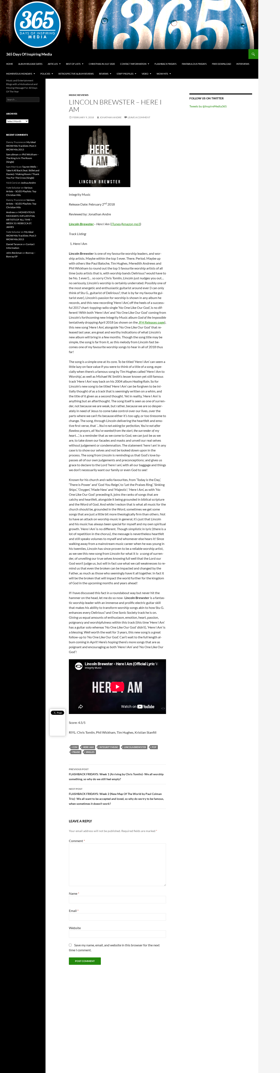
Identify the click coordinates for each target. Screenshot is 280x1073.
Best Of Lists (73, 64)
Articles (53, 64)
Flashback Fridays (165, 64)
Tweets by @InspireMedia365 (208, 106)
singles (90, 752)
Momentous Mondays (19, 73)
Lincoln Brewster (81, 224)
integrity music (108, 747)
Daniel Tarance (14, 244)
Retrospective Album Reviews (76, 73)
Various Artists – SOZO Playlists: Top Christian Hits (21, 191)
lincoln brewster (135, 747)
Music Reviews (79, 95)
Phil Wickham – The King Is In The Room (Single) (22, 158)
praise (76, 752)
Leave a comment (139, 117)
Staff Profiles (125, 73)
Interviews (242, 64)
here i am (88, 747)
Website (75, 928)
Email (74, 911)
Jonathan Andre (111, 117)
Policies (45, 73)
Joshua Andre (28, 182)
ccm (74, 747)
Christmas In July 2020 (102, 64)
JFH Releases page (151, 322)
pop (154, 747)
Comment (77, 841)
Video (145, 73)
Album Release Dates (30, 64)
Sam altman (12, 154)
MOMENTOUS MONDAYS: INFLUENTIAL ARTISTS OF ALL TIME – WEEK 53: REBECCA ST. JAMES (20, 219)
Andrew (10, 212)
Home (9, 64)
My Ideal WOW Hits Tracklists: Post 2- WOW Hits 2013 (21, 146)
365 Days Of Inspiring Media (29, 54)
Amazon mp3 (131, 224)
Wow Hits (162, 73)
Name (74, 893)
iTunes (116, 224)
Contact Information (133, 64)
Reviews (103, 73)
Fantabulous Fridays (194, 64)
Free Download (221, 64)
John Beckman (14, 252)
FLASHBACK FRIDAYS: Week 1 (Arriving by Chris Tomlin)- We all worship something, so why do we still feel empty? (116, 774)
